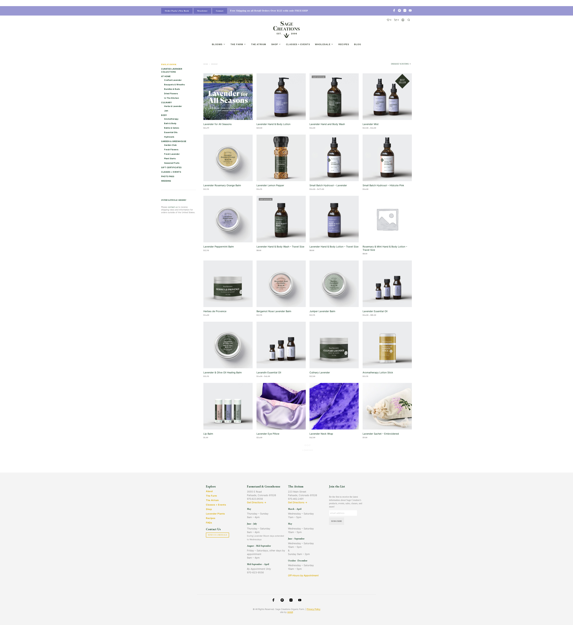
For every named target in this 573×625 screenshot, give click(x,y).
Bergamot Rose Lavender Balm (274, 311)
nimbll (290, 612)
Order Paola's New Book (177, 11)
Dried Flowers (171, 93)
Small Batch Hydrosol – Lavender (328, 185)
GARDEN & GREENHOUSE (173, 141)
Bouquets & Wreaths (174, 84)
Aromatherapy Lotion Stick (378, 372)
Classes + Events (298, 44)
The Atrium (258, 44)
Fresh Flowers (171, 149)
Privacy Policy (313, 609)
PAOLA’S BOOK (168, 64)
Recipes (343, 44)
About (209, 491)
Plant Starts (170, 158)
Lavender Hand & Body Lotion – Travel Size (333, 246)
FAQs (209, 522)
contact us (173, 207)
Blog (357, 44)
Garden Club (170, 145)
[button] (389, 20)
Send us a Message (217, 535)
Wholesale (322, 44)
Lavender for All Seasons (217, 124)
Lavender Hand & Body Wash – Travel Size (280, 246)
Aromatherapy (171, 119)
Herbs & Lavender (173, 106)
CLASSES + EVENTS (171, 172)
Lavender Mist (371, 124)
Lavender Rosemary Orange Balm (222, 185)
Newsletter (202, 11)
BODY (164, 115)
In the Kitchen (171, 98)
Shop (274, 44)
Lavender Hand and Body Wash (327, 124)
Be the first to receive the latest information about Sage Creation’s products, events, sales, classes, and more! (345, 502)
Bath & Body (170, 123)
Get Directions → (256, 502)
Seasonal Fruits (172, 163)
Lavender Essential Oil (375, 311)
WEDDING (166, 181)
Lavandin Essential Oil (269, 372)
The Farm (237, 44)
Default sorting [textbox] (400, 64)
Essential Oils (170, 132)
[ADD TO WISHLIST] (228, 114)
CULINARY (166, 102)
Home (205, 64)
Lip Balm (208, 433)
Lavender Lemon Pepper (270, 185)
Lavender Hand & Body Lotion (273, 124)
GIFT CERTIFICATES (171, 167)
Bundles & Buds (172, 89)
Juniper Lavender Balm (322, 311)
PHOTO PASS (167, 176)
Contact (220, 11)
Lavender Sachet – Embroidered (381, 433)
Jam (166, 110)
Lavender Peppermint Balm (218, 246)
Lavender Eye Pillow (268, 433)
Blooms (217, 44)
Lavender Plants (215, 513)
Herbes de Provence (214, 311)
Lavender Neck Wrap (321, 433)
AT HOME (166, 76)
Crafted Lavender (173, 80)
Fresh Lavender (172, 154)
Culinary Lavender (319, 372)
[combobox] (398, 65)
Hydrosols (169, 137)
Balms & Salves (171, 128)
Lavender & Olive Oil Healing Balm (222, 372)
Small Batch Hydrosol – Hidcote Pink (383, 185)
